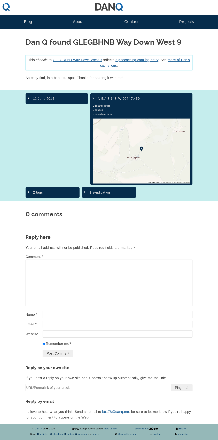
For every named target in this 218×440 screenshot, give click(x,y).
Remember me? (58, 344)
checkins (57, 434)
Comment (34, 257)
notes (70, 434)
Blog (28, 22)
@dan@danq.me (127, 434)
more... (97, 434)
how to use (110, 428)
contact (156, 434)
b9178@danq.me (115, 412)
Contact (131, 22)
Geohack (98, 109)
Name (31, 314)
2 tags (38, 192)
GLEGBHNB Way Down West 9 (77, 60)
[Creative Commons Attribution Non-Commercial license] (75, 428)
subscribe (182, 434)
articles (44, 434)
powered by (142, 428)
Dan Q (38, 428)
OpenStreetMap (102, 105)
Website (32, 334)
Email (31, 324)
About (78, 22)
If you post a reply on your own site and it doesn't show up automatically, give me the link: (96, 378)
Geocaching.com (102, 114)
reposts (82, 434)
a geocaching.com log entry (136, 60)
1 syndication (99, 192)
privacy (182, 428)
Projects (186, 22)
